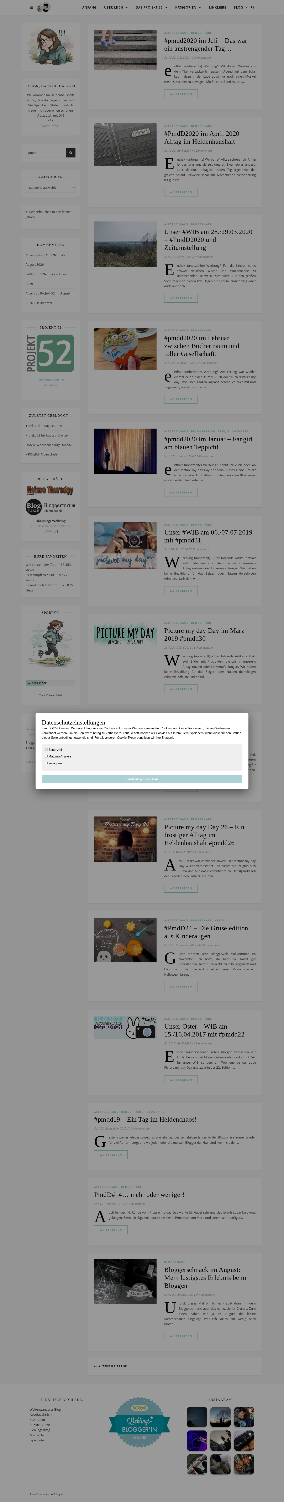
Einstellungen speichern (142, 779)
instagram (55, 763)
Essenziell (55, 749)
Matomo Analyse (59, 756)
